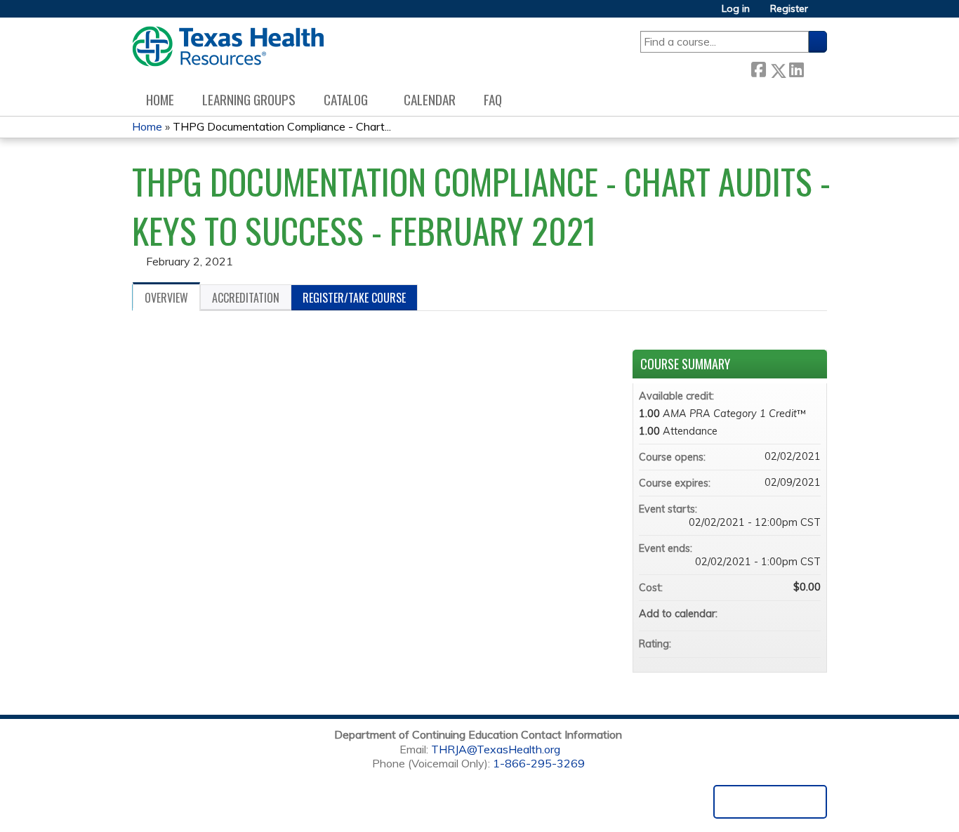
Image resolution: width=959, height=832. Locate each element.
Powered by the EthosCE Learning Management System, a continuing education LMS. (770, 802)
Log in (736, 9)
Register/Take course (354, 297)
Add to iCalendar (791, 613)
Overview (166, 297)
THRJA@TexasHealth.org (495, 749)
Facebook (758, 68)
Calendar (430, 99)
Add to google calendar (755, 614)
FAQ (493, 99)
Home (160, 99)
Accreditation (245, 297)
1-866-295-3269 (539, 763)
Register (789, 9)
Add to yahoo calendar (773, 614)
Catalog (346, 99)
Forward (815, 68)
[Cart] (823, 14)
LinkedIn (796, 68)
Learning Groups (249, 99)
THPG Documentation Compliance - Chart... (282, 126)
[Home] (228, 46)
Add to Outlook (809, 614)
